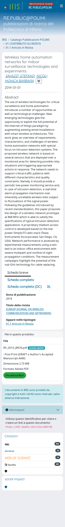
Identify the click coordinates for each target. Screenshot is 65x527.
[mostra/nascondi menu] (61, 6)
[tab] (49, 286)
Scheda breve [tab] (17, 272)
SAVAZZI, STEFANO (19, 76)
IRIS (4, 39)
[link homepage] (12, 6)
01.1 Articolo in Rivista (19, 47)
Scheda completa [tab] (21, 280)
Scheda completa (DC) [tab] (25, 286)
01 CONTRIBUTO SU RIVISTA (23, 43)
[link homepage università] (41, 6)
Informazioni (16, 409)
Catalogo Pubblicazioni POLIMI (29, 39)
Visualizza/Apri (15, 375)
